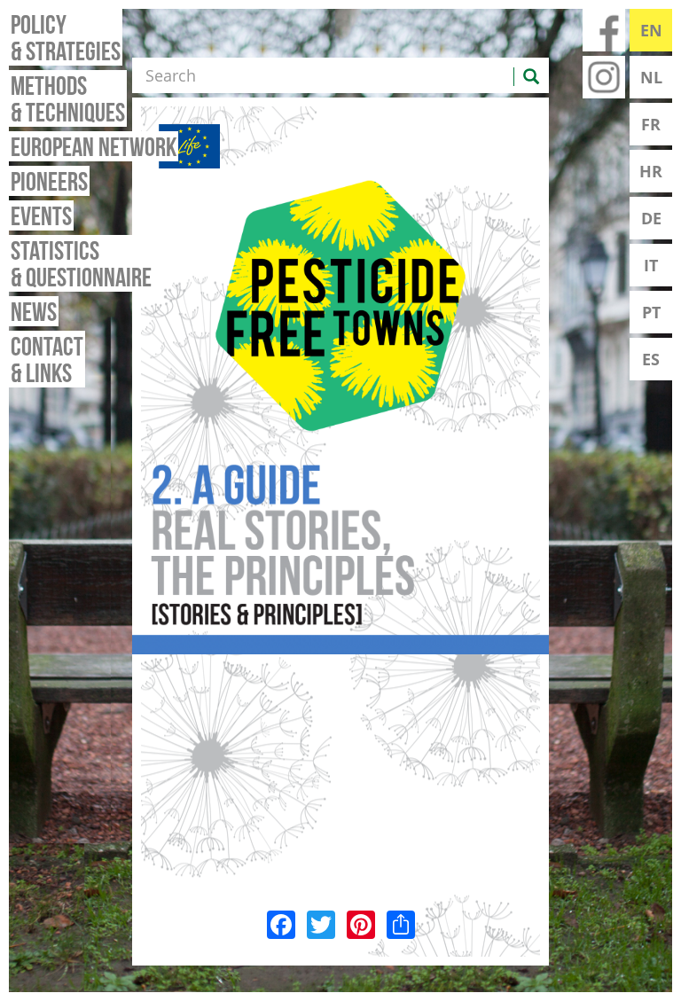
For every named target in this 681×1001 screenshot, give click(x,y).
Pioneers (49, 181)
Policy (66, 37)
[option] (340, 557)
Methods (68, 98)
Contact (47, 359)
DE (651, 218)
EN (651, 30)
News (34, 311)
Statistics (81, 263)
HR (650, 171)
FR (651, 124)
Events (41, 215)
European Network (93, 146)
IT (651, 265)
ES (651, 359)
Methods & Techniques (340, 557)
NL (651, 77)
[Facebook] (281, 922)
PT (651, 312)
